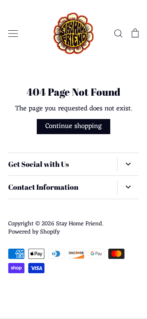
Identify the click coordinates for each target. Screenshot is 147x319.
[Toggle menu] (13, 33)
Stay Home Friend (79, 223)
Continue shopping (73, 126)
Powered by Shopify (34, 232)
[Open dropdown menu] (128, 164)
